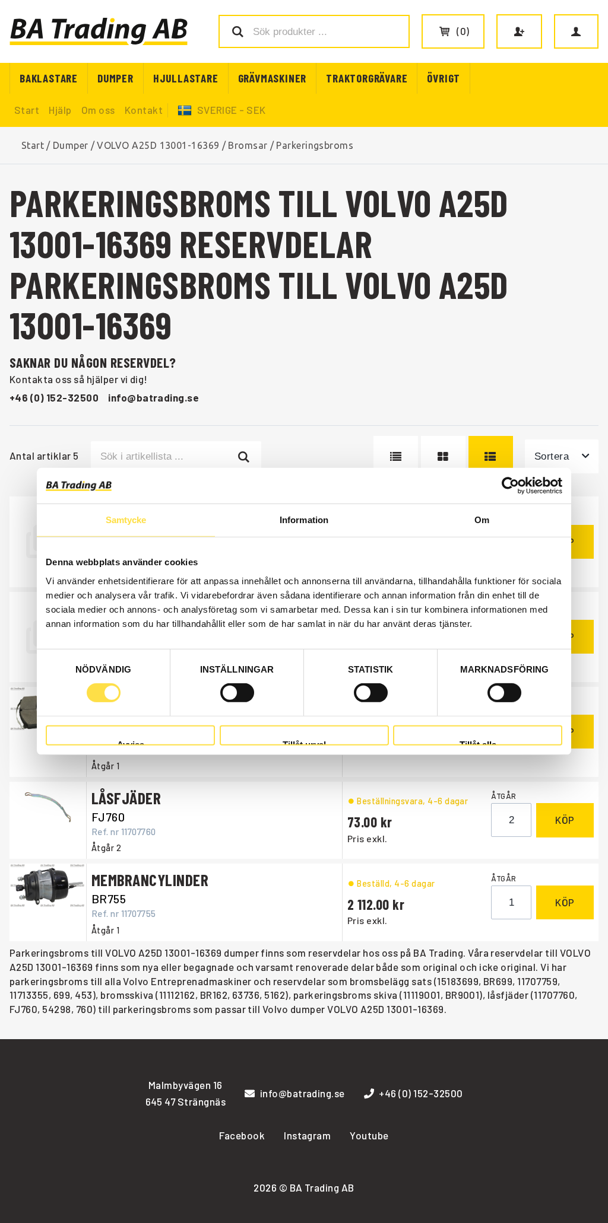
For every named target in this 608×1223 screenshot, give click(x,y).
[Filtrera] (244, 456)
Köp (565, 820)
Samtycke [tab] (126, 520)
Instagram (307, 1135)
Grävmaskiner (272, 78)
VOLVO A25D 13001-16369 (158, 145)
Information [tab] (304, 520)
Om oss (98, 110)
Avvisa (130, 743)
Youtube (369, 1135)
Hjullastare (185, 78)
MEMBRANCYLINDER (149, 879)
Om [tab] (481, 520)
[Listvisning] (395, 456)
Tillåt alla (478, 743)
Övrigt (443, 78)
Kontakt (144, 110)
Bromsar (247, 145)
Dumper (115, 78)
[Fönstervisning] (443, 456)
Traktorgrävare (366, 78)
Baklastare (49, 78)
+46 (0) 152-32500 (54, 397)
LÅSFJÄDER (126, 797)
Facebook (242, 1135)
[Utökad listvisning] (490, 456)
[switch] (237, 692)
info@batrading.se (153, 397)
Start (26, 110)
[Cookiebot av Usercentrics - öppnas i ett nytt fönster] (510, 486)
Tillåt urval (304, 743)
